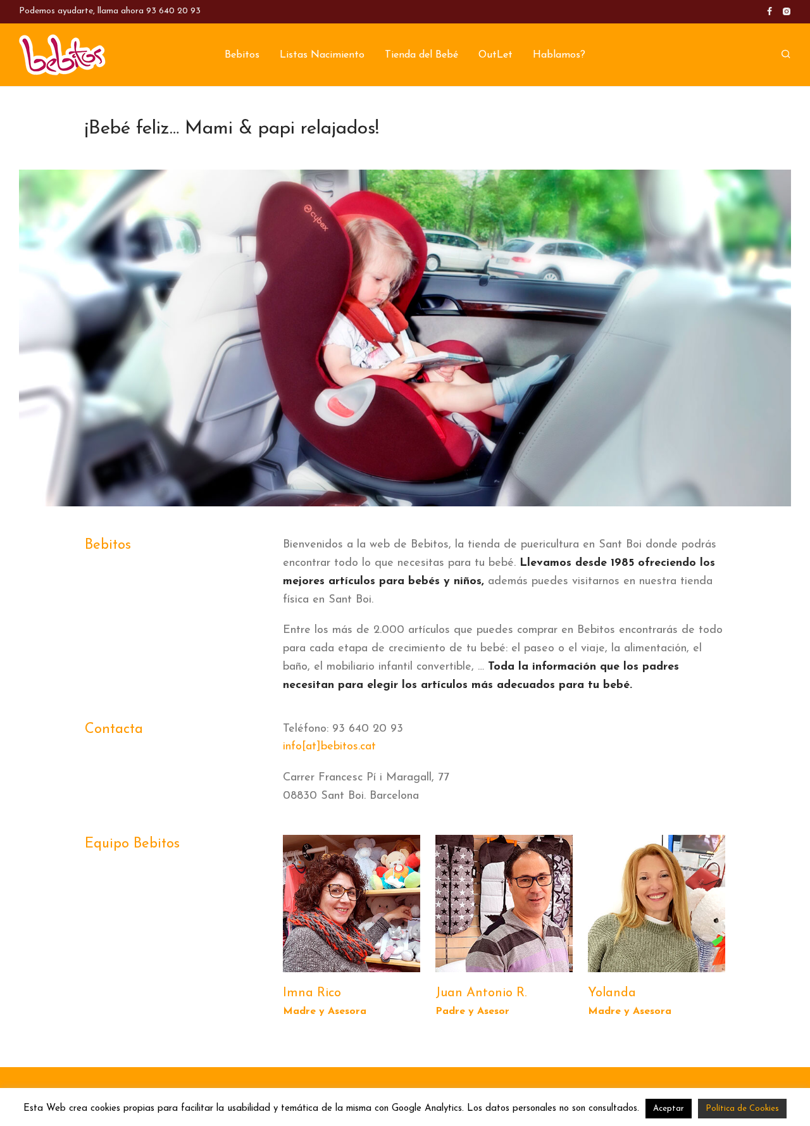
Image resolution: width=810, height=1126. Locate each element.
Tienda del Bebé (421, 55)
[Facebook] (769, 11)
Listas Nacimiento (322, 55)
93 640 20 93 (173, 11)
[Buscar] (786, 55)
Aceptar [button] (668, 1108)
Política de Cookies (742, 1108)
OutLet (495, 55)
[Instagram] (786, 11)
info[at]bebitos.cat (329, 747)
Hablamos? (559, 55)
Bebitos (242, 55)
